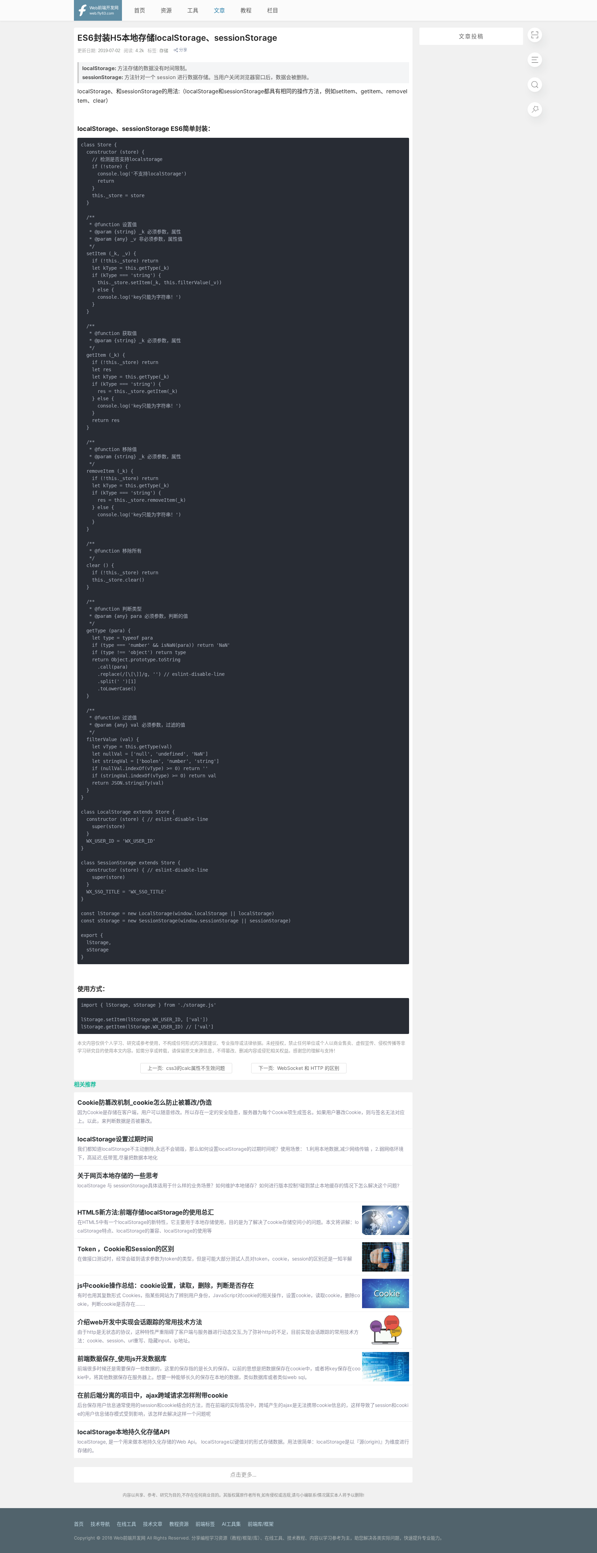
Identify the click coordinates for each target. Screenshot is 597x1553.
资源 (166, 10)
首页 (139, 10)
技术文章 (152, 1524)
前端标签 (205, 1524)
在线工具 (126, 1524)
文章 (219, 10)
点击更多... (243, 1474)
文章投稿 (471, 36)
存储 (163, 50)
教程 (246, 10)
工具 (192, 10)
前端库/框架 (261, 1524)
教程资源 (179, 1524)
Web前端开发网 (129, 1538)
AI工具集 (231, 1524)
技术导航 (100, 1524)
